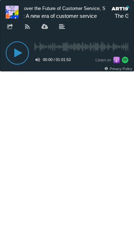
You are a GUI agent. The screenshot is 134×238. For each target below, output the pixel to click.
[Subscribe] (27, 27)
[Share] (10, 27)
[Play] (17, 53)
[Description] (62, 27)
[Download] (45, 27)
